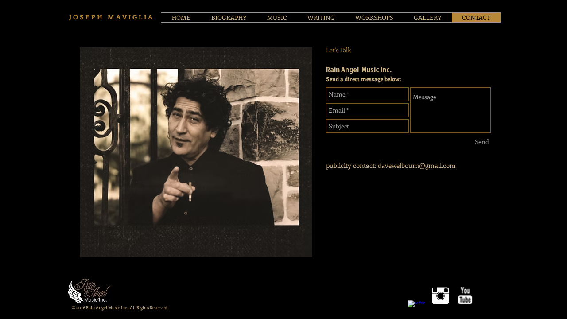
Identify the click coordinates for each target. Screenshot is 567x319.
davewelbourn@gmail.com (417, 165)
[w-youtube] (465, 295)
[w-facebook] (416, 309)
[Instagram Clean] (440, 295)
